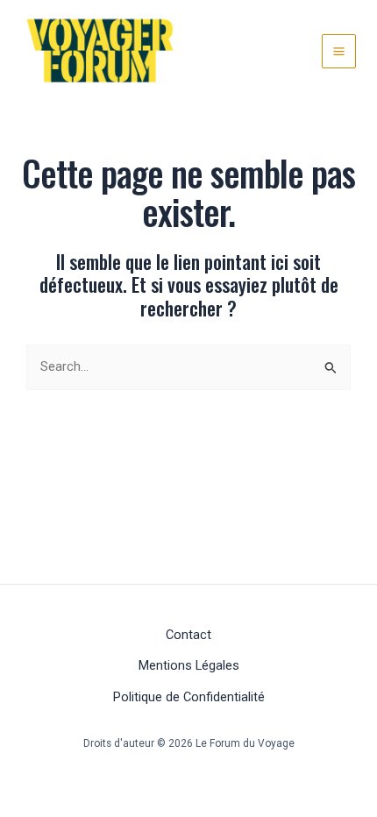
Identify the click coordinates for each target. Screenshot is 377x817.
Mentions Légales (189, 665)
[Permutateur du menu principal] (339, 51)
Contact (188, 635)
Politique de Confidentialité (189, 697)
